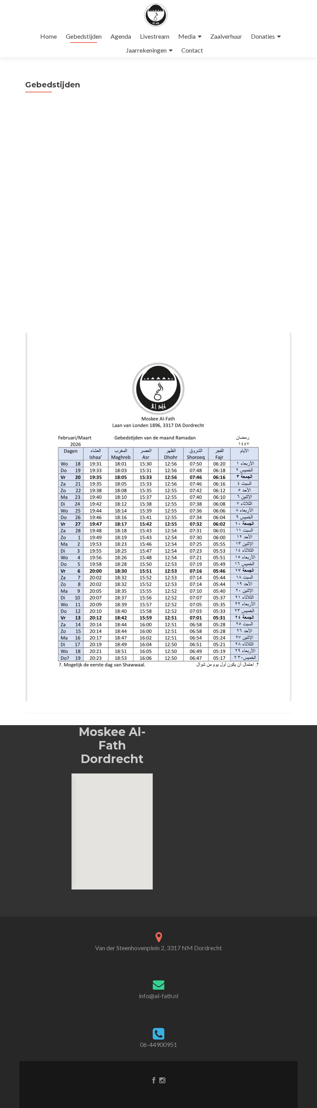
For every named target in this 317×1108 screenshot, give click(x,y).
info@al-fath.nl (158, 995)
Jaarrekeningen (146, 50)
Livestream (154, 36)
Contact (192, 50)
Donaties (263, 36)
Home (48, 36)
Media (187, 36)
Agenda (121, 36)
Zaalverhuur (226, 36)
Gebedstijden (84, 36)
